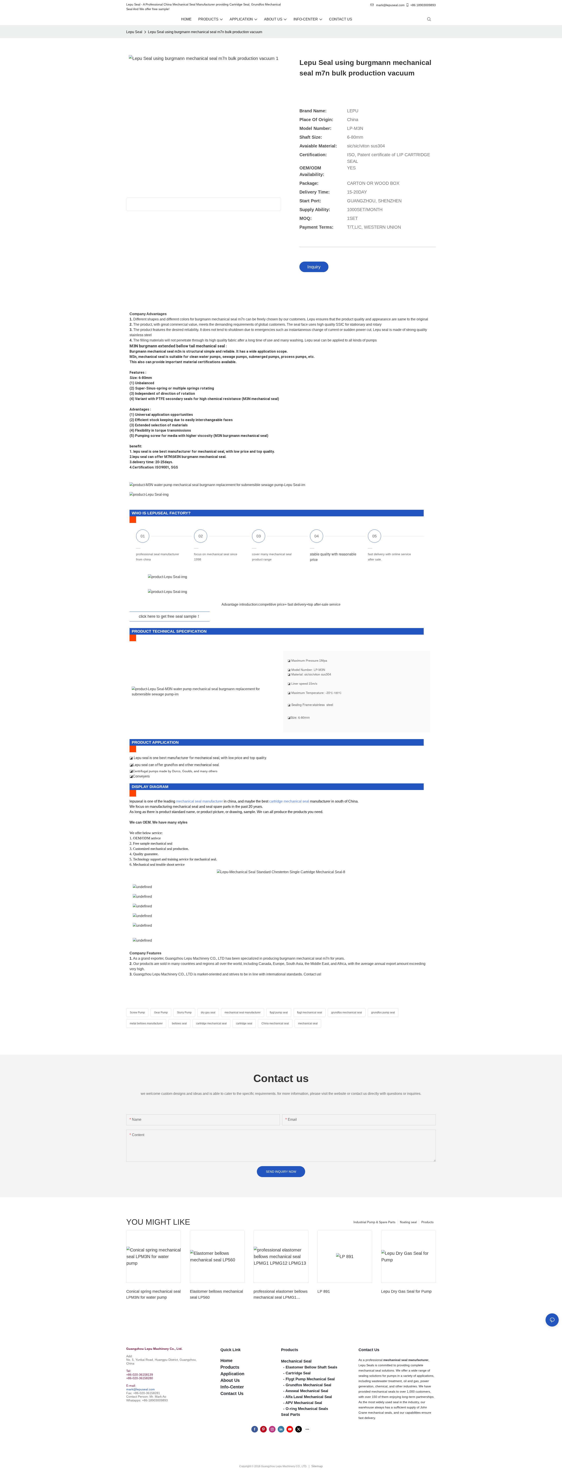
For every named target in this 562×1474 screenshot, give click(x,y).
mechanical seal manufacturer (199, 801)
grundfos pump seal (383, 1012)
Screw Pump (137, 1012)
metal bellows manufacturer (146, 1023)
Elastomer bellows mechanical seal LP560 (216, 1294)
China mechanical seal (275, 1023)
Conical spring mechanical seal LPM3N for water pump (153, 1294)
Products (427, 1222)
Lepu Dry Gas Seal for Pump (406, 1291)
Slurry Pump (184, 1012)
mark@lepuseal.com (140, 1389)
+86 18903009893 (423, 5)
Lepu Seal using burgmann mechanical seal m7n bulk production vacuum (205, 32)
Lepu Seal (134, 32)
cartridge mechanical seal (289, 801)
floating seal (408, 1222)
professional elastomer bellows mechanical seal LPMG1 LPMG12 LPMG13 (281, 1294)
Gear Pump (161, 1012)
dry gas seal (208, 1012)
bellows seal (179, 1023)
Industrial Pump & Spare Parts (374, 1222)
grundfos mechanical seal (346, 1012)
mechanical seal (308, 1023)
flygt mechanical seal (309, 1012)
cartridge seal (244, 1023)
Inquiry (314, 266)
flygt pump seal (279, 1012)
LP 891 (323, 1291)
